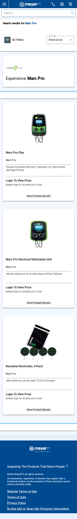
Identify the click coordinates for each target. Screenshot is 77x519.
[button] (4, 4)
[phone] (55, 4)
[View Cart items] (72, 4)
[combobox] (60, 40)
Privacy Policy (16, 503)
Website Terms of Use (22, 491)
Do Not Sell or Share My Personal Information (38, 508)
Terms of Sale (16, 497)
